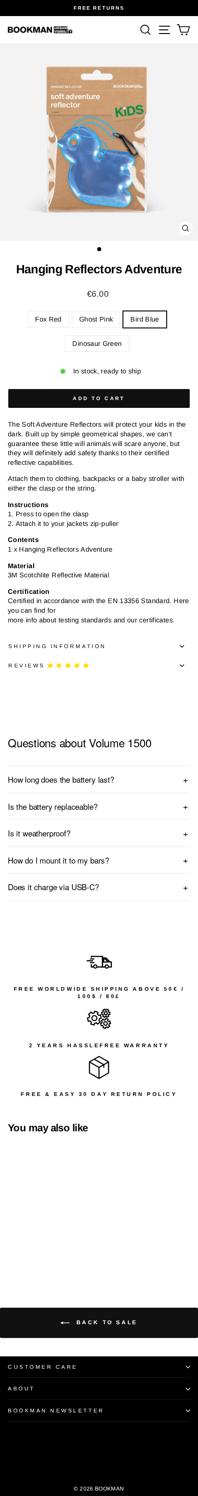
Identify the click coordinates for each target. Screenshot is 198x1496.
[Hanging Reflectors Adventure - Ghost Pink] (23, 1253)
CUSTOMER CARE (43, 1367)
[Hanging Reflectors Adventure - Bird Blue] (34, 1253)
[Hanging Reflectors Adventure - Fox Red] (13, 1253)
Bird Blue (144, 319)
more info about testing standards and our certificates (90, 620)
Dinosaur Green (97, 343)
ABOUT (21, 1388)
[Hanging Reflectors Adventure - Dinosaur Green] (44, 1253)
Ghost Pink (96, 319)
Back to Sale (105, 1322)
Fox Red (48, 319)
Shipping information (57, 646)
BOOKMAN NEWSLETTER (56, 1410)
